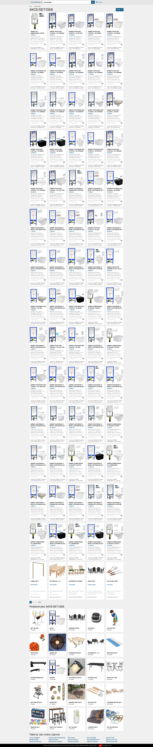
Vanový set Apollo (73, 741)
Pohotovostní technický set (57, 738)
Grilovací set (92, 702)
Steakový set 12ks (111, 739)
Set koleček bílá (112, 727)
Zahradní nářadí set (37, 677)
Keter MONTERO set (93, 739)
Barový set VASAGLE (56, 727)
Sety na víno (34, 628)
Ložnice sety (35, 581)
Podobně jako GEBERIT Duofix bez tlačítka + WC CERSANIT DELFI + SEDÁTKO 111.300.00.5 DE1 (57, 49)
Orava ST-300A (91, 738)
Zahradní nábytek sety (114, 702)
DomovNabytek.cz (36, 2)
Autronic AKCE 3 (73, 739)
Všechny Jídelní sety (92, 597)
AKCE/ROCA (91, 628)
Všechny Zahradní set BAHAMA (75, 597)
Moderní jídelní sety (75, 702)
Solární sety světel (75, 677)
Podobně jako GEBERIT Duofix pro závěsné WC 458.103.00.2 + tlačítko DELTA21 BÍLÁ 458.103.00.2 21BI (114, 284)
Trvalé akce (34, 653)
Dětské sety (53, 702)
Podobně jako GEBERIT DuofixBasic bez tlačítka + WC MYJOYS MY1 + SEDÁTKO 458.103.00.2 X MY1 (95, 166)
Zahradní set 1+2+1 (94, 653)
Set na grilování (112, 581)
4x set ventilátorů (34, 738)
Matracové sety (112, 653)
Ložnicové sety (93, 727)
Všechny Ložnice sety (35, 597)
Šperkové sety (35, 727)
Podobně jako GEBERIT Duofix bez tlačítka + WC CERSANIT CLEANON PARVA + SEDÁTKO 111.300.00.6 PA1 (76, 88)
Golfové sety (111, 628)
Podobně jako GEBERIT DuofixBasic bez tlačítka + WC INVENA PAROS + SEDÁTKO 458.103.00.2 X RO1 (57, 88)
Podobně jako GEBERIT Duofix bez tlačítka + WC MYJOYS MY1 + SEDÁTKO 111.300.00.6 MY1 (76, 49)
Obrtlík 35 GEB (33, 739)
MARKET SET (53, 653)
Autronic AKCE (92, 677)
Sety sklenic (73, 727)
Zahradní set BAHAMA (75, 581)
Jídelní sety (91, 581)
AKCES (51, 628)
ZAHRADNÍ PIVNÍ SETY (75, 653)
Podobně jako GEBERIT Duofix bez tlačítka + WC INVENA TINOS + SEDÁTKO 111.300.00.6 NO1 (114, 49)
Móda (30, 6)
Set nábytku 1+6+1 (55, 581)
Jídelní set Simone (92, 741)
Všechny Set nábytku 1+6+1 (55, 597)
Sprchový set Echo (35, 741)
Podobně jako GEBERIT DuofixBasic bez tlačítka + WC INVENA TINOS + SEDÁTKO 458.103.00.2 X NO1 (38, 88)
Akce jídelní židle (36, 702)
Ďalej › (39, 602)
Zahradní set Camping (55, 741)
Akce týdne (71, 738)
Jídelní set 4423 (53, 739)
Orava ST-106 (110, 738)
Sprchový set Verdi (111, 741)
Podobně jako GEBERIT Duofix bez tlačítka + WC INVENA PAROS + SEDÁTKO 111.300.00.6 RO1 (95, 49)
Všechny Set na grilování (112, 597)
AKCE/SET (52, 677)
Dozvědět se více (107, 745)
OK (100, 745)
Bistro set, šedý (112, 677)
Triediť (118, 9)
